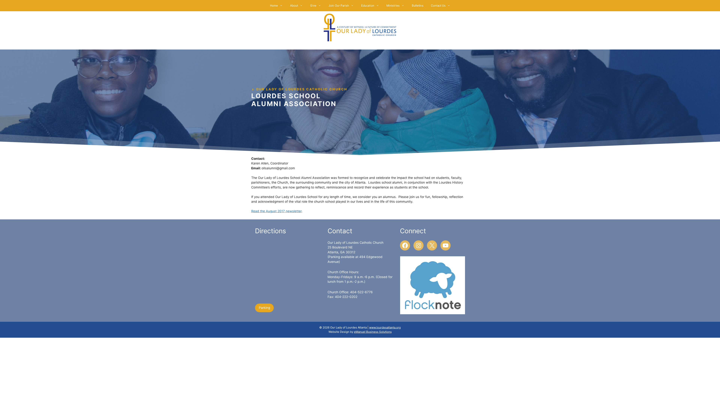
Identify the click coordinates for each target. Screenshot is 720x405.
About (294, 5)
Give (313, 5)
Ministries (393, 5)
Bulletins (417, 5)
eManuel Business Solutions (373, 332)
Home (274, 5)
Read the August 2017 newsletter (276, 211)
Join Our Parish (338, 5)
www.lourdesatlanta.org (385, 327)
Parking (264, 308)
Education (367, 5)
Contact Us (438, 5)
